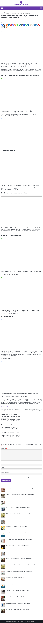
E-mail (3, 467)
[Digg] (28, 25)
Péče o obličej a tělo (4, 406)
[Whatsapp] (17, 25)
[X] (4, 25)
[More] (7, 27)
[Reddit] (7, 25)
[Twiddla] (33, 25)
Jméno (3, 463)
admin (8, 20)
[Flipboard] (39, 25)
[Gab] (26, 25)
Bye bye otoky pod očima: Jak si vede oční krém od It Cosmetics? (10, 425)
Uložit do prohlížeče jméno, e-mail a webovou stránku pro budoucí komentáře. (21, 477)
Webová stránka (5, 472)
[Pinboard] (24, 25)
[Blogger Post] (22, 25)
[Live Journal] (2, 27)
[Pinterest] (11, 25)
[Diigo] (37, 25)
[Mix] (15, 25)
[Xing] (20, 25)
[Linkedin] (9, 25)
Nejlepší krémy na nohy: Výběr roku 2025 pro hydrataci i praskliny (10, 433)
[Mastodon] (13, 25)
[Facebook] (2, 25)
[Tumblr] (4, 27)
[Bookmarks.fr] (31, 25)
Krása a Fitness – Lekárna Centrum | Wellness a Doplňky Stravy (25, 621)
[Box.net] (35, 25)
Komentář (4, 448)
